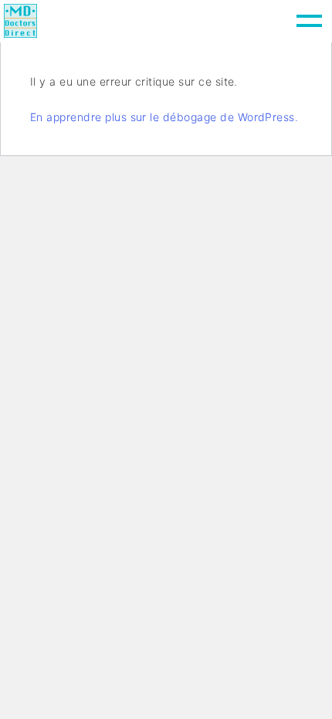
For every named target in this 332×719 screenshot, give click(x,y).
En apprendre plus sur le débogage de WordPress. (164, 116)
